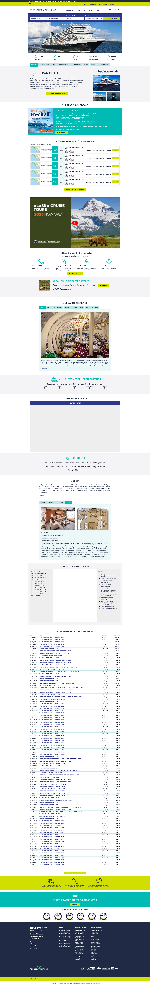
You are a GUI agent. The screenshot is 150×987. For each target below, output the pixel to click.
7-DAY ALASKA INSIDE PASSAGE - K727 (51, 708)
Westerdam (93, 959)
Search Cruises (112, 18)
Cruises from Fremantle (65, 936)
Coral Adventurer (79, 943)
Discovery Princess (79, 950)
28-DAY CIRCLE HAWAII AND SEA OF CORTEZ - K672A (55, 651)
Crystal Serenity (79, 948)
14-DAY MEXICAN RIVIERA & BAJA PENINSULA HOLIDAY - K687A (59, 672)
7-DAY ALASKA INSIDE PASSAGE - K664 (51, 639)
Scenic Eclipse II (95, 939)
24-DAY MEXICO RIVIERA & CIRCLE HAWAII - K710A (55, 676)
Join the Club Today (75, 273)
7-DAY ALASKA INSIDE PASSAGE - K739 (51, 722)
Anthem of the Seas (80, 930)
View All (48, 145)
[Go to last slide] (32, 121)
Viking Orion (94, 953)
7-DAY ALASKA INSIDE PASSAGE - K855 (51, 855)
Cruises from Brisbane (64, 933)
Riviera (92, 936)
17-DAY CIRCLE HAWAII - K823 (48, 818)
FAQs (99, 4)
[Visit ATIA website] (91, 968)
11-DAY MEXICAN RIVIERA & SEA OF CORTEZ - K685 (55, 662)
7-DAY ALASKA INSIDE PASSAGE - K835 (51, 832)
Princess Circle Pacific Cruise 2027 (64, 944)
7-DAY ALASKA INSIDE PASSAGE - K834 (51, 830)
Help (31, 941)
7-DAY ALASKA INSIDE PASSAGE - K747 (51, 731)
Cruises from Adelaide (64, 938)
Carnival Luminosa (79, 938)
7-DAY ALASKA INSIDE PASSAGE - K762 (51, 747)
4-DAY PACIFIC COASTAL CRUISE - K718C (52, 699)
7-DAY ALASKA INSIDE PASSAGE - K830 (51, 825)
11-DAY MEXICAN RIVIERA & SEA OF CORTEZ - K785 (55, 782)
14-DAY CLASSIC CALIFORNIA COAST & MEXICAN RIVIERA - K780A (59, 775)
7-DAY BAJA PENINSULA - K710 (49, 674)
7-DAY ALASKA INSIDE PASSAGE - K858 (51, 857)
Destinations (81, 10)
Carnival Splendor (79, 939)
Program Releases (64, 940)
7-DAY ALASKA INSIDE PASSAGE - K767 (51, 754)
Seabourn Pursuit (95, 940)
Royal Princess (94, 938)
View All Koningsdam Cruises (57, 93)
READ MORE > (104, 286)
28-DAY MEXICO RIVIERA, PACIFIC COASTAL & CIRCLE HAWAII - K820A (60, 812)
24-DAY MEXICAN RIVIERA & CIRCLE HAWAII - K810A (55, 800)
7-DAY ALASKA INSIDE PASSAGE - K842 (51, 839)
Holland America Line (77, 24)
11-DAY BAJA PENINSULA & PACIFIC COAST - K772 (55, 761)
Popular (61, 927)
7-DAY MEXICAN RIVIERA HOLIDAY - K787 (52, 789)
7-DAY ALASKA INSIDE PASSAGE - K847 (51, 846)
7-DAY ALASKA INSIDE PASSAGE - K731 (51, 713)
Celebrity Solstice (79, 942)
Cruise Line (88, 15)
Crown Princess (79, 949)
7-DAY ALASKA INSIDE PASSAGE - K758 (51, 743)
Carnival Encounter (79, 936)
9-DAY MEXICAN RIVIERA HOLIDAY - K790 (52, 793)
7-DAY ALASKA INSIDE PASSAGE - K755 (51, 740)
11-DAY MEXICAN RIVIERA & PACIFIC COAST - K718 (55, 692)
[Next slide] (118, 121)
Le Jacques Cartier (79, 955)
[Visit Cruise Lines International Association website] (83, 968)
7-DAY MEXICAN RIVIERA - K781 (49, 777)
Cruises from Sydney (64, 932)
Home (61, 24)
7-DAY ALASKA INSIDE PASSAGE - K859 (51, 860)
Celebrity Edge (78, 940)
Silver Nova (93, 952)
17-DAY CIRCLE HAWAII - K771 (48, 756)
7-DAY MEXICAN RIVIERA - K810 (49, 798)
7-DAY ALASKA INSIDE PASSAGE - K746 (51, 729)
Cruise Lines (69, 10)
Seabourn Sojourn (95, 943)
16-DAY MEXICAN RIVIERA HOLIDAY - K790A (52, 795)
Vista (92, 956)
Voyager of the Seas (96, 958)
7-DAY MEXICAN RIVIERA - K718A (49, 694)
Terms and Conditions (35, 947)
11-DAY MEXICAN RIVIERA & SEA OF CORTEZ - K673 (55, 653)
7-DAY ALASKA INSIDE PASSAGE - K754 (51, 738)
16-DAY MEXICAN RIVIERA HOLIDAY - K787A (52, 791)
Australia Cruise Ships (81, 927)
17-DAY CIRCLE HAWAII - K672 (48, 649)
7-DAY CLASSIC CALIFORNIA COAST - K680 (52, 655)
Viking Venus (94, 955)
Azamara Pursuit (79, 933)
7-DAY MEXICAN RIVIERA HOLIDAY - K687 (52, 669)
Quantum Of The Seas (96, 930)
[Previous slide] (41, 466)
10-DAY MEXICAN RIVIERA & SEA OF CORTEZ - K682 (55, 660)
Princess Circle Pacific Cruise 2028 (64, 947)
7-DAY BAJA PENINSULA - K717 (49, 685)
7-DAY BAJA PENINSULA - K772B (49, 766)
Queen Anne (94, 932)
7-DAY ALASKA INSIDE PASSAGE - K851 (51, 851)
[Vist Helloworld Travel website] (106, 968)
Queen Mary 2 (94, 933)
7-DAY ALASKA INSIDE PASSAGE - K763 (51, 750)
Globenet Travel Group (79, 983)
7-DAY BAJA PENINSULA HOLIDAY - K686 (52, 665)
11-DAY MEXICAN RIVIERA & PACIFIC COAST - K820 (55, 809)
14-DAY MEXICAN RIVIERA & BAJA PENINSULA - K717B (56, 690)
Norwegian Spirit (79, 961)
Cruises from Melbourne (65, 935)
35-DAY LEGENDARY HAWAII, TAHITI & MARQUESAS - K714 (57, 683)
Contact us (33, 945)
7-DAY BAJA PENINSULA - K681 (49, 658)
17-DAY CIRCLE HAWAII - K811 (48, 802)
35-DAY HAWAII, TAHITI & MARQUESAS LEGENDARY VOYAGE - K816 (60, 807)
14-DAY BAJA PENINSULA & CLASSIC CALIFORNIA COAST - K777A (59, 770)
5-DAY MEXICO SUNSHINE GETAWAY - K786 (52, 784)
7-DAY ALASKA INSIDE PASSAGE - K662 (51, 637)
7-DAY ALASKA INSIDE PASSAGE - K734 (51, 715)
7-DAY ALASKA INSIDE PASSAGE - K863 (51, 864)
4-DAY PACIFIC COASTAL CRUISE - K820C (52, 816)
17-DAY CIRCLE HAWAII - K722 (48, 701)
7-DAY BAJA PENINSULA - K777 (49, 768)
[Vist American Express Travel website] (115, 968)
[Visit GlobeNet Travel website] (99, 968)
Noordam (77, 959)
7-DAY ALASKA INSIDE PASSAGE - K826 (51, 821)
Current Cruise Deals (64, 930)
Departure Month (70, 15)
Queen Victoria (94, 935)
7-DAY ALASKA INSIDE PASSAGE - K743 (51, 727)
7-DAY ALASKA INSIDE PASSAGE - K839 (51, 837)
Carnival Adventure (79, 935)
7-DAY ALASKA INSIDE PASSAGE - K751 (51, 736)
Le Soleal (77, 956)
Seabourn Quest (95, 942)
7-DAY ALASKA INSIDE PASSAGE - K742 (51, 724)
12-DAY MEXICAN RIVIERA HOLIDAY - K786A (52, 786)
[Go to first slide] (109, 466)
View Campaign (61, 132)
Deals (90, 10)
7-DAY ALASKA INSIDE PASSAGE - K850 (51, 848)
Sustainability (92, 4)
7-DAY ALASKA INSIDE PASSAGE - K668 (51, 644)
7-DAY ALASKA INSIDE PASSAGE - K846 (51, 844)
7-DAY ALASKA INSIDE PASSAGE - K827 (51, 823)
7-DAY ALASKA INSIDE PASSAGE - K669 (51, 646)
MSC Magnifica (78, 958)
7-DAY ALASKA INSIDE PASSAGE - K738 (51, 720)
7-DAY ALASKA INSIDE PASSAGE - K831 (51, 828)
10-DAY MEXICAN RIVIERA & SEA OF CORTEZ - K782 (55, 779)
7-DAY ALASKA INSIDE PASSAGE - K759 (51, 745)
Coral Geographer (79, 946)
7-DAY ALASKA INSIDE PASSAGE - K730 (51, 711)
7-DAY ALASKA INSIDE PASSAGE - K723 (51, 704)
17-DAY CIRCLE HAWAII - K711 (48, 678)
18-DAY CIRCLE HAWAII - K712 (48, 681)
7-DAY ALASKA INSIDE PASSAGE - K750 (51, 734)
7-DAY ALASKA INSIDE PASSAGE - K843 (51, 841)
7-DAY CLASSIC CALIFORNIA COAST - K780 (52, 772)
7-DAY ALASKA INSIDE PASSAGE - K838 (51, 834)
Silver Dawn (93, 949)
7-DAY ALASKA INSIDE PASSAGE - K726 (51, 706)
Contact (105, 4)
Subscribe (113, 4)
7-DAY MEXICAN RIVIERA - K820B (49, 814)
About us (32, 943)
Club (97, 10)
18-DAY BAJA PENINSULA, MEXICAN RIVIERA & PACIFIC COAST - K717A (61, 688)
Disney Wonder (79, 952)
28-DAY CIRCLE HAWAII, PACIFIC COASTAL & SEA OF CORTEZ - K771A (60, 759)
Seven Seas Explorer (96, 945)
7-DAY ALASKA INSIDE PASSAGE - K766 (51, 752)
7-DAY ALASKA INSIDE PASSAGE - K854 (51, 853)
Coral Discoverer (79, 945)
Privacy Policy (33, 948)
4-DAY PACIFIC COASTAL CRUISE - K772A (52, 763)
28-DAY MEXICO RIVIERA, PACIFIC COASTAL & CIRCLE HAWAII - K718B (60, 697)
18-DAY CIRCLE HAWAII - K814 (48, 805)
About (84, 4)
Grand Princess (79, 953)
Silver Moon (93, 950)
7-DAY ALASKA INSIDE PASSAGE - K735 (51, 717)
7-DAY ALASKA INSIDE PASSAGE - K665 (51, 642)
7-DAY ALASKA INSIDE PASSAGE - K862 (51, 862)
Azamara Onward (79, 932)
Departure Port (33, 15)
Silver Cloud (94, 948)
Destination (51, 15)
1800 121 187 (114, 9)
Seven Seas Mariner (96, 946)
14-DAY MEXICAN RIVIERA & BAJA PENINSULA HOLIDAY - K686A (59, 667)
